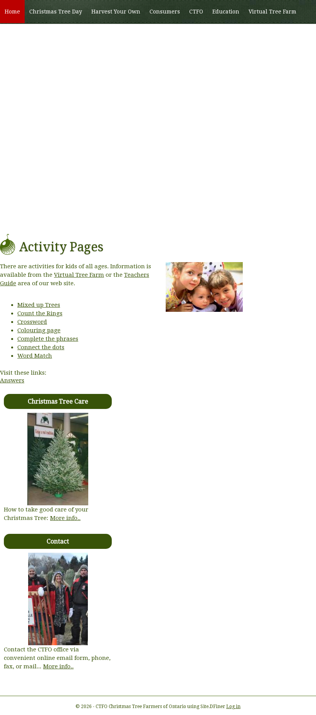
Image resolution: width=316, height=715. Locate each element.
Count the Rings (39, 313)
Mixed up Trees (38, 304)
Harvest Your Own (115, 11)
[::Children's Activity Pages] (204, 309)
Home (12, 11)
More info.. (65, 518)
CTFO (196, 11)
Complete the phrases (47, 338)
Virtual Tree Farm (272, 11)
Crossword (32, 321)
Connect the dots (40, 347)
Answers (12, 380)
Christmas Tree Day (55, 11)
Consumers (165, 11)
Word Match (34, 355)
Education (225, 11)
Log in (233, 706)
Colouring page (39, 330)
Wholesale (19, 35)
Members (54, 35)
